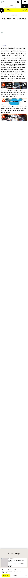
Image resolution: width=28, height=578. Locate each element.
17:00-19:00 (24, 9)
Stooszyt (8, 9)
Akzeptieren (5, 575)
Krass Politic (9, 10)
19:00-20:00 (24, 10)
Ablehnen (15, 575)
